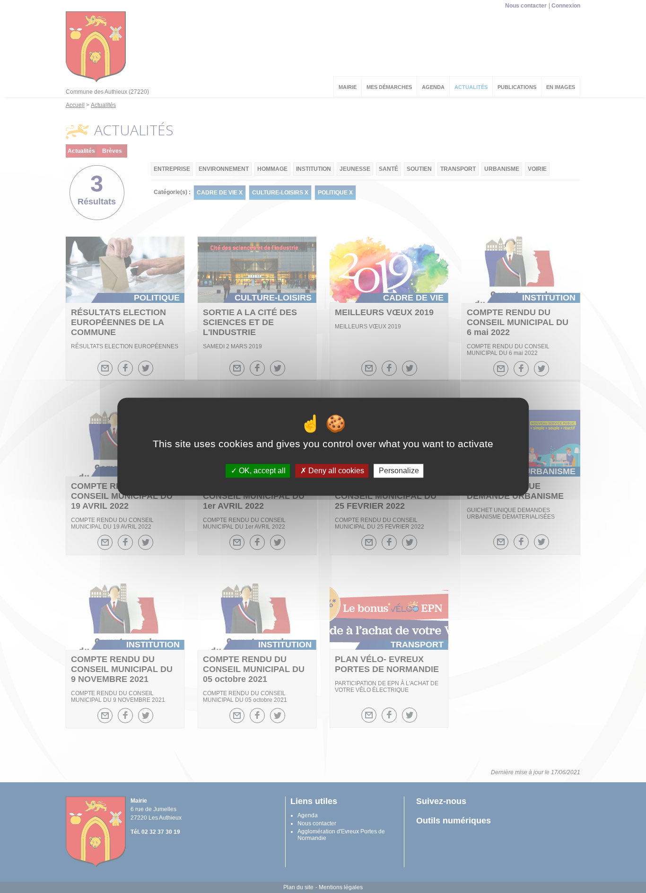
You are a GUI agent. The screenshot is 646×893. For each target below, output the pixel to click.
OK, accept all (261, 471)
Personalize (399, 471)
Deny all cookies (335, 471)
